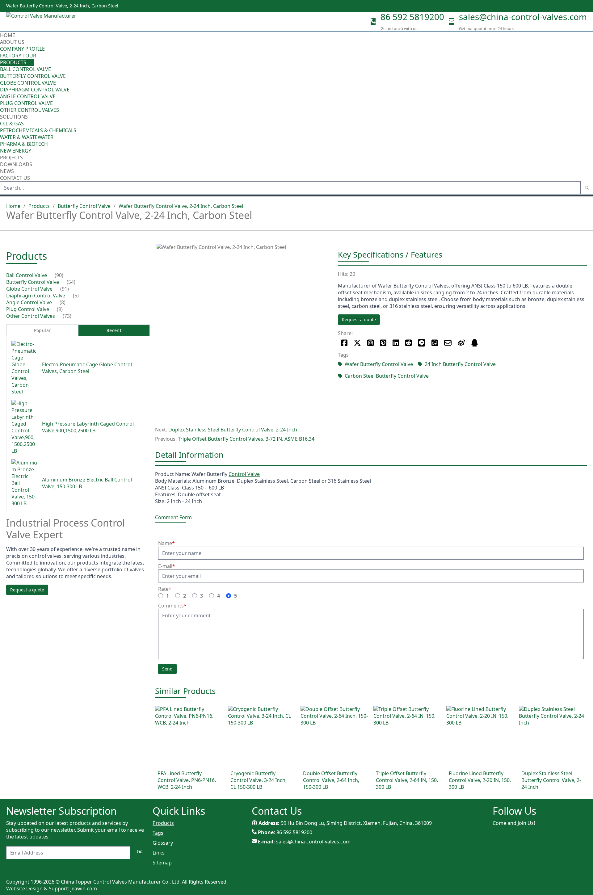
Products (13, 62)
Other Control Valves (29, 110)
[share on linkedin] (396, 343)
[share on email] (448, 343)
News (7, 171)
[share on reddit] (408, 343)
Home (7, 35)
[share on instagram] (370, 343)
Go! (140, 851)
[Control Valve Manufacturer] (43, 21)
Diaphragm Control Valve (34, 89)
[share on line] (421, 343)
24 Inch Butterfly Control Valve (460, 364)
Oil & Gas (12, 123)
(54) (71, 282)
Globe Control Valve (28, 82)
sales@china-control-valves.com (523, 17)
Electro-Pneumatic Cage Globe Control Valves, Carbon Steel (87, 368)
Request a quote (359, 319)
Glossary (163, 842)
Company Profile (22, 48)
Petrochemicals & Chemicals (38, 130)
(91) (64, 288)
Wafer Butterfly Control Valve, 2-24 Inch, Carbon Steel (181, 206)
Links (159, 852)
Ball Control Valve (25, 69)
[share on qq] (474, 343)
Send (167, 669)
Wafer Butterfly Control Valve (379, 364)
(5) (76, 295)
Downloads (16, 164)
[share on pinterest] (383, 343)
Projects (11, 157)
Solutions (14, 116)
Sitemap (162, 862)
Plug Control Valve (26, 103)
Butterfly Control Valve (33, 76)
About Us (13, 42)
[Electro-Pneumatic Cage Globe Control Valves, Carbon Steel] (24, 368)
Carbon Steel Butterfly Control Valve (387, 375)
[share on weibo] (461, 343)
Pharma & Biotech (24, 144)
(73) (67, 316)
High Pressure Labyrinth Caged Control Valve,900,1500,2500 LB (88, 427)
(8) (62, 302)
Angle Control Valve (28, 96)
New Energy (15, 150)
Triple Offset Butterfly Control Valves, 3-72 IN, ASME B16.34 (246, 438)
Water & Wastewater (26, 137)
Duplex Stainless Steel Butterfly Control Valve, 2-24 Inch (232, 429)
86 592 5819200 (412, 17)
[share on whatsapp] (434, 343)
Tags (158, 833)
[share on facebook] (344, 343)
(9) (60, 309)
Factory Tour (18, 55)
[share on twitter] (357, 343)
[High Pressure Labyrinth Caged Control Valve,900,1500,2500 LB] (24, 427)
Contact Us (15, 177)
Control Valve (244, 474)
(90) (59, 275)
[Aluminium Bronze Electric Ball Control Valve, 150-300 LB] (24, 483)
